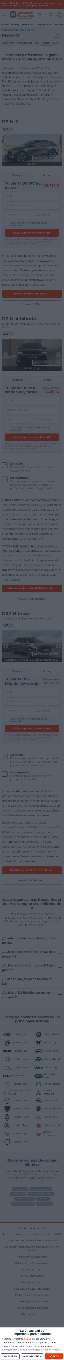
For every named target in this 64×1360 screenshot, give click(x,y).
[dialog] (32, 1343)
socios (27, 1339)
